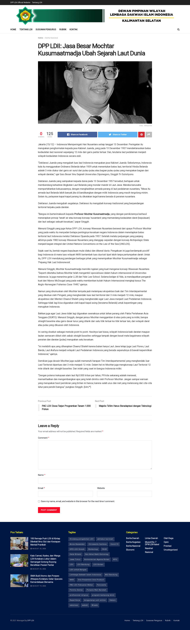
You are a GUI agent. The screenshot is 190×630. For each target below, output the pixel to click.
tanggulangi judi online (95, 600)
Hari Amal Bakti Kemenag (96, 554)
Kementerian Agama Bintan (96, 559)
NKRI (72, 580)
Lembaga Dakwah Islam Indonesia (85, 575)
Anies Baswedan (77, 544)
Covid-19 (114, 544)
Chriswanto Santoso (98, 544)
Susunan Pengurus (46, 29)
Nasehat (149, 548)
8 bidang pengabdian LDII (82, 539)
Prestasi (167, 546)
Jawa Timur (75, 559)
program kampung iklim (103, 595)
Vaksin (113, 600)
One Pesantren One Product (91, 580)
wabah (85, 605)
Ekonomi (130, 550)
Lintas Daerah (151, 538)
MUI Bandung (111, 575)
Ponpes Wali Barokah (96, 590)
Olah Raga (168, 538)
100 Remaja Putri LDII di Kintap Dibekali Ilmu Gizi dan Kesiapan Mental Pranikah (45, 541)
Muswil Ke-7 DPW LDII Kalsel (152, 543)
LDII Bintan (98, 564)
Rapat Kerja (75, 600)
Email (41, 488)
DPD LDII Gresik (77, 549)
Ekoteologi (93, 549)
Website (101, 488)
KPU (115, 559)
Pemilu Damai (76, 590)
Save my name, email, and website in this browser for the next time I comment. (78, 501)
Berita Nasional (51, 38)
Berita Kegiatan (133, 542)
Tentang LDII (37, 2)
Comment (43, 437)
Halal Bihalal (75, 554)
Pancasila (101, 585)
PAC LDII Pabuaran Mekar (81, 585)
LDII (71, 564)
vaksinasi (74, 605)
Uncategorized (171, 550)
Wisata (95, 605)
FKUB (104, 549)
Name (42, 474)
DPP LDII (30, 620)
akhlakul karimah (105, 539)
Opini (166, 542)
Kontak (73, 29)
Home (13, 29)
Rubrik (62, 29)
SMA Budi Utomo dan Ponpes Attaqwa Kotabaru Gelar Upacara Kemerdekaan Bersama (46, 578)
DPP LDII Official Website (20, 2)
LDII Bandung (83, 564)
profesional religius (79, 595)
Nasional (149, 552)
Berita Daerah (132, 538)
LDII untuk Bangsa (78, 570)
